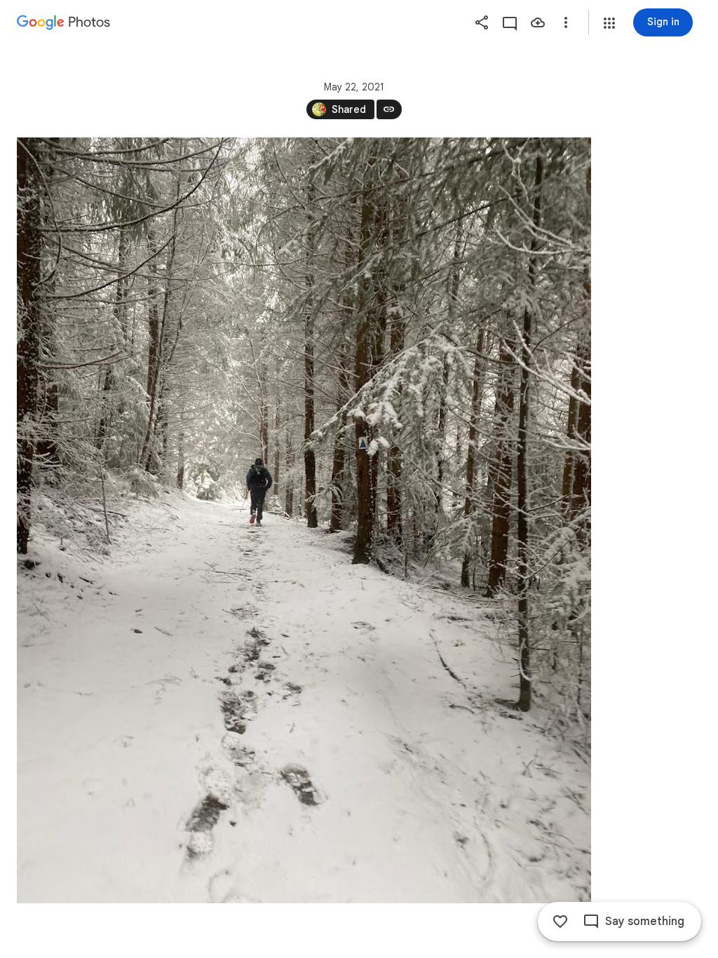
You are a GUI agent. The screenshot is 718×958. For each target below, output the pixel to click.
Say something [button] (644, 922)
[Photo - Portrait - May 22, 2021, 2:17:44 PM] (304, 520)
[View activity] (510, 22)
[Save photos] (538, 22)
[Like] (560, 922)
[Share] (482, 22)
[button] (609, 23)
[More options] (566, 22)
